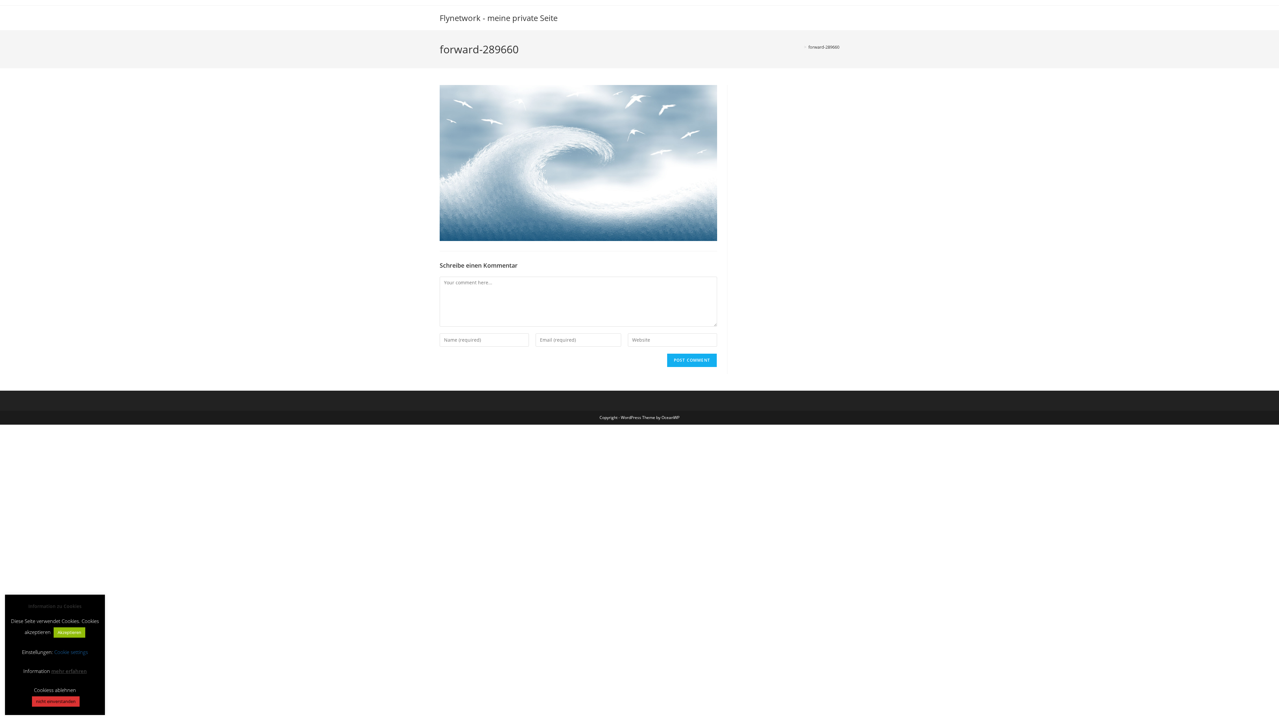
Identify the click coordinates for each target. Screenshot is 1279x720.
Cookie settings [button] (71, 652)
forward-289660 (823, 47)
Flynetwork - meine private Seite (499, 17)
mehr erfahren (69, 671)
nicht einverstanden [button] (56, 701)
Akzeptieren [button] (69, 632)
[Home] (800, 47)
